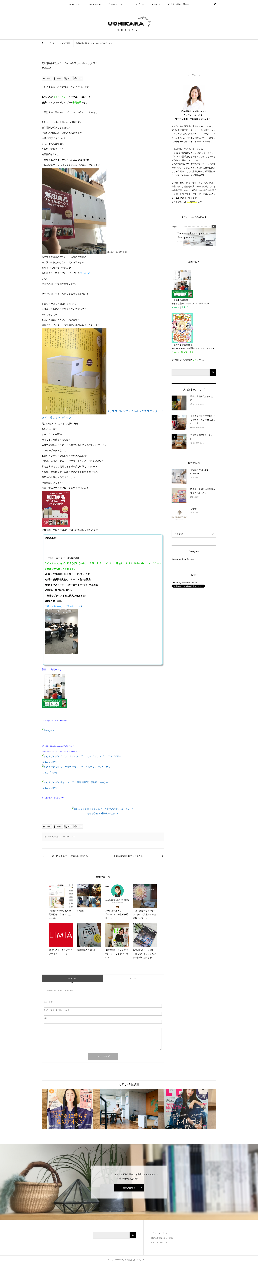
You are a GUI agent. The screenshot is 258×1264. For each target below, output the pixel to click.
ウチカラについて (117, 4)
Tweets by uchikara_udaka (184, 582)
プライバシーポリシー (160, 1233)
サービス (156, 4)
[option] (71, 1109)
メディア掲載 (53, 837)
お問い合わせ (129, 1188)
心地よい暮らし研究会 (178, 4)
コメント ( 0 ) (72, 978)
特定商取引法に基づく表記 (162, 1238)
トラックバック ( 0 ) (133, 978)
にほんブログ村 (49, 761)
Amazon (175, 307)
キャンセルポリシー (159, 1243)
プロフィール (94, 4)
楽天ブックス (187, 307)
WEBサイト (74, 4)
